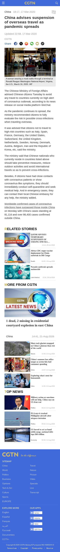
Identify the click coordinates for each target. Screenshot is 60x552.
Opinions (6, 484)
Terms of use (12, 548)
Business (6, 479)
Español (6, 517)
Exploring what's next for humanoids (41, 377)
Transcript (34, 493)
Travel (32, 466)
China (5, 466)
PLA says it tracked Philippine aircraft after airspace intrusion (41, 415)
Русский (6, 531)
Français (6, 521)
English (5, 513)
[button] (6, 277)
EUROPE (6, 502)
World (5, 470)
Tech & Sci (7, 488)
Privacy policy (37, 548)
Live (32, 488)
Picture (33, 475)
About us (49, 548)
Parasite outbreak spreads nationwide (42, 268)
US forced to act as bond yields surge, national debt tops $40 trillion (42, 432)
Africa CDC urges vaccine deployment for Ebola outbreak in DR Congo (42, 253)
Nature (33, 470)
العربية (5, 526)
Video (32, 479)
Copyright (24, 548)
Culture (5, 493)
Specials (34, 484)
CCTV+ (5, 539)
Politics (5, 475)
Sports (5, 497)
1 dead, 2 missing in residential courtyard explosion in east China (29, 323)
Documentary (8, 535)
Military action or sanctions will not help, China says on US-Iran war (42, 399)
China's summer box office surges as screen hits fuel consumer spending (42, 361)
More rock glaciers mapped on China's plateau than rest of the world (43, 345)
